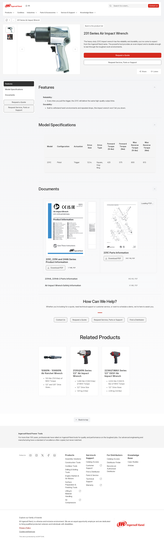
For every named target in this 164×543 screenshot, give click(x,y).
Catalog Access (92, 462)
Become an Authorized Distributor (111, 468)
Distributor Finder (114, 462)
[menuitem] (10, 12)
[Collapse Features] (154, 87)
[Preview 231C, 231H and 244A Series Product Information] (65, 228)
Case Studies (133, 462)
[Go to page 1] (92, 207)
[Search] (110, 6)
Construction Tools (73, 462)
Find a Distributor (93, 472)
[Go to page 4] (92, 239)
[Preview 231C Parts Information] (121, 225)
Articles (131, 465)
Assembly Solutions (73, 459)
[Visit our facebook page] (48, 455)
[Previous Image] (22, 49)
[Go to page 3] (92, 228)
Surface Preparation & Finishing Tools (71, 485)
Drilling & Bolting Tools (71, 470)
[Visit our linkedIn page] (54, 455)
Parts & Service (92, 475)
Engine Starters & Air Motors (72, 477)
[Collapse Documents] (154, 189)
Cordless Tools (71, 466)
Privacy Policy (25, 528)
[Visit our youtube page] (30, 455)
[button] (100, 87)
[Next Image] (75, 49)
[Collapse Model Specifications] (154, 125)
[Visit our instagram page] (36, 455)
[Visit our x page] (42, 455)
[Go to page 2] (92, 218)
